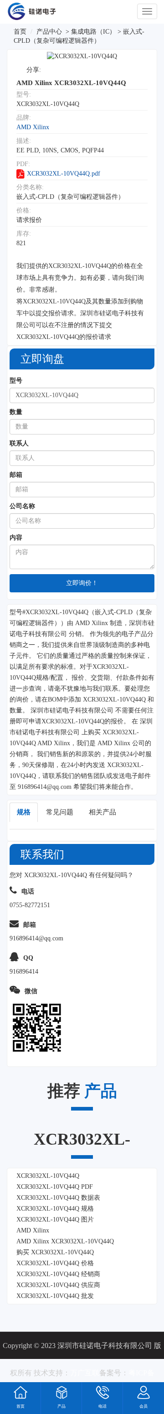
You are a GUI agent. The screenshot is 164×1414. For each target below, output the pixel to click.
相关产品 (102, 812)
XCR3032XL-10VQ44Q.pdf (63, 173)
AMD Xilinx (32, 127)
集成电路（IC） (93, 31)
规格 (24, 812)
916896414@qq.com (45, 786)
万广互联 (84, 1373)
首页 (20, 31)
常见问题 (59, 812)
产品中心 (49, 31)
